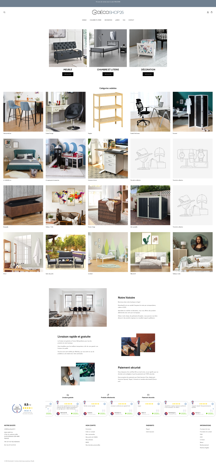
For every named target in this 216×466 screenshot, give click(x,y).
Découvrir (67, 74)
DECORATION (108, 20)
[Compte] (207, 12)
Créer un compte (90, 432)
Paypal (148, 429)
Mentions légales (204, 448)
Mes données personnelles (93, 445)
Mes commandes (90, 434)
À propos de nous (205, 429)
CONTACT (131, 20)
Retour (201, 442)
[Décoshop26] (108, 12)
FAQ (124, 20)
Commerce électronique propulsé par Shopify (24, 461)
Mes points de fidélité (92, 437)
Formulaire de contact (206, 432)
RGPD (87, 442)
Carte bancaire (150, 432)
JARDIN (117, 20)
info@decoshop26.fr (9, 429)
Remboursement (204, 445)
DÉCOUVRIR (108, 74)
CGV (201, 437)
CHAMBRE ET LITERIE (95, 20)
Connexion (88, 429)
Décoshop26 (11, 461)
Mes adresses (89, 440)
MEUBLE (84, 20)
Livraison (202, 440)
